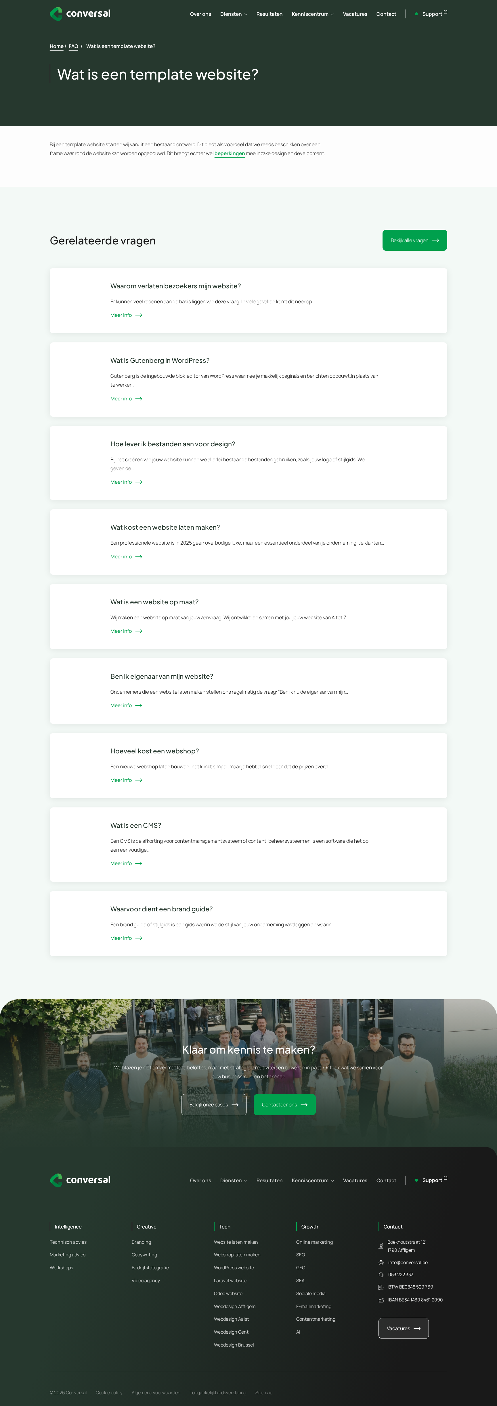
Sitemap (263, 1392)
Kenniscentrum (310, 14)
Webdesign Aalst (231, 1319)
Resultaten (270, 14)
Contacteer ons (279, 1104)
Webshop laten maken (237, 1254)
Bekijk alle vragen (410, 240)
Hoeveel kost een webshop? (154, 751)
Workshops (61, 1267)
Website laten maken (236, 1242)
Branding (141, 1242)
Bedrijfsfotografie (150, 1267)
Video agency (146, 1280)
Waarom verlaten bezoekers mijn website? (175, 286)
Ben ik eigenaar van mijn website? (161, 676)
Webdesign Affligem (235, 1306)
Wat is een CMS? (135, 825)
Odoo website (228, 1293)
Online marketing (314, 1242)
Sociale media (311, 1293)
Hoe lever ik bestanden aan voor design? (172, 444)
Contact (386, 14)
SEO (300, 1254)
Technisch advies (68, 1242)
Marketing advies (67, 1254)
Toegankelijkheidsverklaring (218, 1392)
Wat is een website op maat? (154, 602)
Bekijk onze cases (209, 1104)
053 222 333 (401, 1274)
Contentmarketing (315, 1319)
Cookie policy (109, 1392)
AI (298, 1332)
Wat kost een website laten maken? (165, 527)
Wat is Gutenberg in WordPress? (160, 360)
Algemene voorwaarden (156, 1392)
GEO (300, 1267)
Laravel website (230, 1280)
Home (57, 46)
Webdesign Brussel (234, 1345)
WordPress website (234, 1267)
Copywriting (144, 1254)
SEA (300, 1280)
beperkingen (230, 153)
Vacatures (355, 14)
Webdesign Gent (231, 1332)
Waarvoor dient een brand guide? (161, 909)
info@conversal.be (408, 1262)
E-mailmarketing (313, 1306)
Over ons (200, 14)
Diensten (231, 14)
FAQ (73, 46)
